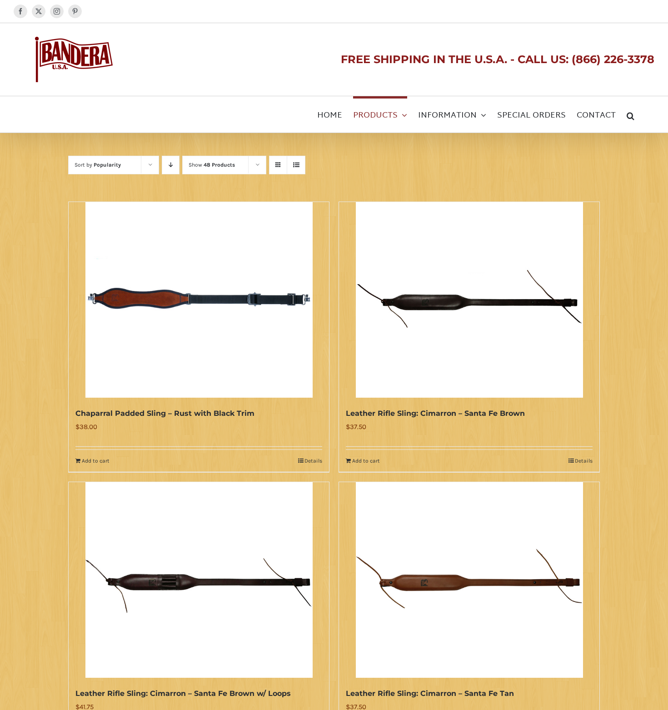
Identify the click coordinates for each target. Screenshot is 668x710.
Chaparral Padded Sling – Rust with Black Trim (164, 413)
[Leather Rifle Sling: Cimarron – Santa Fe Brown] (469, 300)
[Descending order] (170, 165)
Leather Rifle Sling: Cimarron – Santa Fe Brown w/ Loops (183, 693)
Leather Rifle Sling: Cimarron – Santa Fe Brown (435, 413)
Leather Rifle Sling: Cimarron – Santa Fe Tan (430, 693)
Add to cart (96, 461)
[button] (630, 114)
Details (313, 461)
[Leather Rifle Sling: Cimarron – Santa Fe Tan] (469, 580)
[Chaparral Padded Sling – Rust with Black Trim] (199, 300)
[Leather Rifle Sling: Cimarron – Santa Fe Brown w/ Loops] (199, 580)
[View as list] (296, 165)
